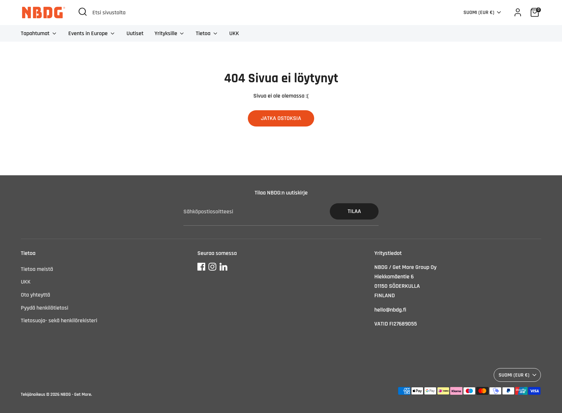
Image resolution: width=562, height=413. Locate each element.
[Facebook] (201, 267)
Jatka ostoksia (281, 118)
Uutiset (135, 33)
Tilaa (354, 211)
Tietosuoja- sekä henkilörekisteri (59, 320)
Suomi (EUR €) (478, 12)
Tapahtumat (36, 33)
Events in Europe (88, 33)
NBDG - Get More (75, 394)
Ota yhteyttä (35, 295)
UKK (234, 33)
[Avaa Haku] (82, 11)
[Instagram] (212, 267)
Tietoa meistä (37, 269)
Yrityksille (166, 33)
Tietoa (204, 33)
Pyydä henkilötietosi (44, 308)
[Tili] (517, 12)
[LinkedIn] (223, 267)
